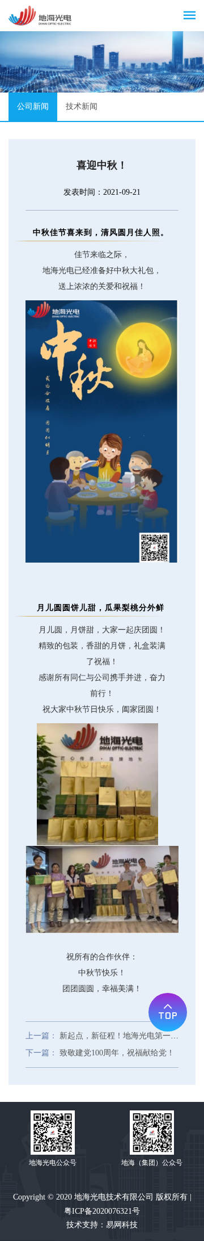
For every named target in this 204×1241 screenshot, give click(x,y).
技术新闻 (81, 106)
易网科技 (122, 1225)
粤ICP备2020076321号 (102, 1211)
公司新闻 (33, 106)
